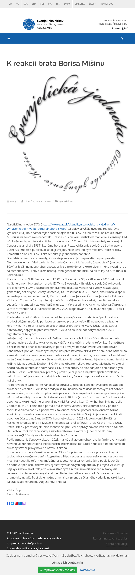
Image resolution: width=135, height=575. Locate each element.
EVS (50, 3)
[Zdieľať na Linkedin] (20, 503)
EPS (58, 3)
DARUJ (67, 3)
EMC (26, 3)
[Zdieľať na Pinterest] (16, 503)
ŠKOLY (92, 3)
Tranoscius (106, 3)
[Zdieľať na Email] (23, 503)
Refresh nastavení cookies (110, 538)
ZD (10, 3)
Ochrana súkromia (115, 533)
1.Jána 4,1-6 (120, 28)
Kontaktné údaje (117, 544)
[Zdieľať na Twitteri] (12, 503)
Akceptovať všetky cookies (57, 570)
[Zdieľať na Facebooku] (8, 503)
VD (17, 3)
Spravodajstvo (65, 201)
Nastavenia (87, 570)
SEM (34, 3)
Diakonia (80, 3)
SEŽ (42, 3)
